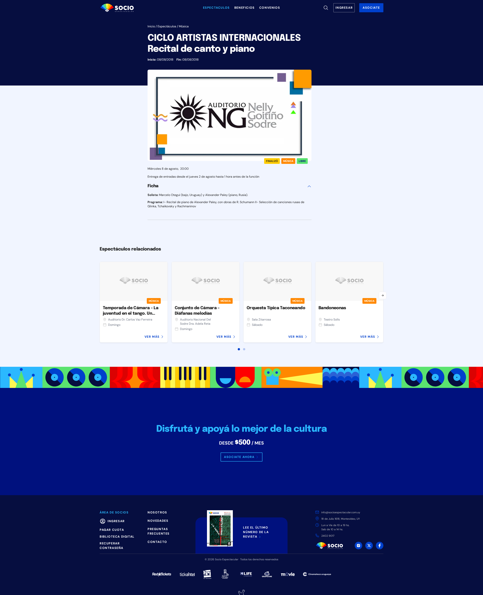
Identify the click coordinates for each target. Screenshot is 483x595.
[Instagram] (358, 545)
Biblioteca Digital (117, 537)
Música (184, 26)
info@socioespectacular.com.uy (340, 512)
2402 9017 (327, 535)
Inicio (151, 26)
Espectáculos (167, 26)
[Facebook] (379, 545)
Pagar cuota (112, 530)
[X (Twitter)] (369, 545)
